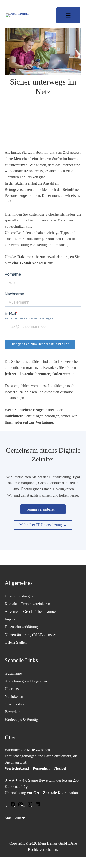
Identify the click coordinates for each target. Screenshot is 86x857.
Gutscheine (13, 673)
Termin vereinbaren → (43, 509)
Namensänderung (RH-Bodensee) (30, 635)
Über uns (12, 689)
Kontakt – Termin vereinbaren (27, 604)
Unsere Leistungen (19, 596)
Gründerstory (15, 704)
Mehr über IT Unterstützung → (43, 525)
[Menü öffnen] (68, 15)
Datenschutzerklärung (21, 627)
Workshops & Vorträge (22, 720)
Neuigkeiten (14, 696)
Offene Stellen (16, 642)
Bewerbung (13, 712)
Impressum (13, 619)
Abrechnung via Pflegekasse (26, 681)
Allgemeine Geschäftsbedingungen (31, 611)
